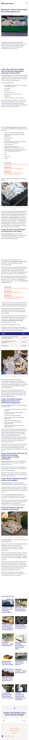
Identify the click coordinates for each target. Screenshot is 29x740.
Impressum (14, 732)
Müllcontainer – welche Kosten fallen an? (20, 663)
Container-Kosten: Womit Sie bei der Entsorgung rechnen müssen (16, 164)
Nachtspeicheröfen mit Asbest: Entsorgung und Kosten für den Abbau (21, 646)
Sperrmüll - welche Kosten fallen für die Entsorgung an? (13, 169)
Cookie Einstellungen (14, 728)
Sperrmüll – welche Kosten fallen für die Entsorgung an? (21, 609)
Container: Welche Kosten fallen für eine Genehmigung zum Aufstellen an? (14, 173)
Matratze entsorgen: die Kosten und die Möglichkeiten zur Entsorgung (20, 696)
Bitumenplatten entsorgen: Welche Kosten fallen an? (20, 626)
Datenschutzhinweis (14, 730)
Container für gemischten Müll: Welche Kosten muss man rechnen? (8, 695)
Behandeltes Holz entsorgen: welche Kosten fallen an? (7, 678)
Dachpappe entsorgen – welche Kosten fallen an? (8, 644)
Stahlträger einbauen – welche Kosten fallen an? (20, 671)
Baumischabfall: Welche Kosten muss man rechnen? (8, 663)
